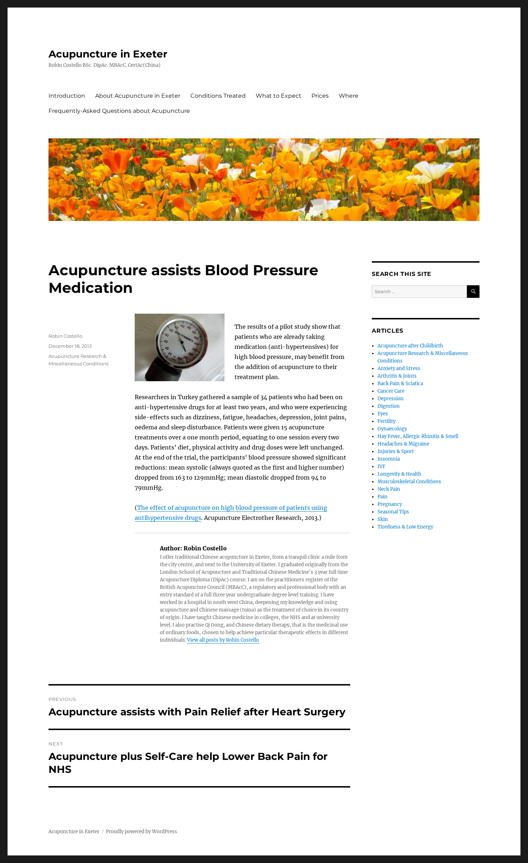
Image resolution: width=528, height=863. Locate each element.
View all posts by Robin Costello (223, 640)
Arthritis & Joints (397, 376)
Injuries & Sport (396, 451)
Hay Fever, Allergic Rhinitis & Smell (418, 436)
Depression (391, 399)
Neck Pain (389, 489)
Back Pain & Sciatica (400, 383)
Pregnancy (390, 504)
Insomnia (389, 459)
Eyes (383, 414)
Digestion (389, 406)
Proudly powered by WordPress (141, 832)
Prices (320, 95)
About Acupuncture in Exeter (137, 95)
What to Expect (278, 95)
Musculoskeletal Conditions (409, 482)
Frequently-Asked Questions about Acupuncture (119, 110)
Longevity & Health (399, 474)
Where (348, 95)
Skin (383, 519)
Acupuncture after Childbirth (410, 346)
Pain (383, 497)
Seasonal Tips (393, 512)
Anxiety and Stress (399, 368)
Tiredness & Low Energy (405, 527)
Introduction (66, 95)
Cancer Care (391, 391)
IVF (381, 466)
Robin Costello (65, 336)
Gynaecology (392, 429)
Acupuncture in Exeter (107, 54)
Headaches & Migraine (403, 444)
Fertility (386, 421)
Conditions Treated (218, 95)
